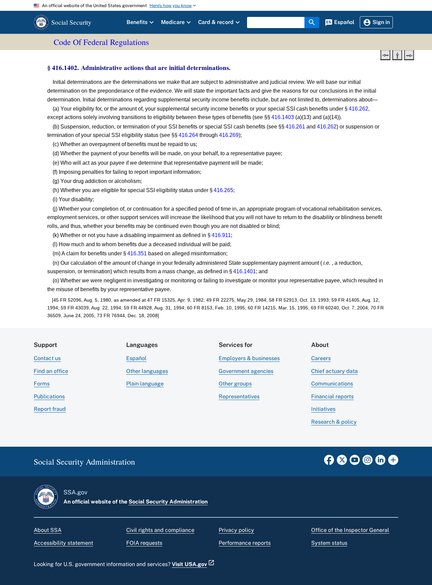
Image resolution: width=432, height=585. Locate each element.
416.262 (358, 109)
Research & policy (334, 422)
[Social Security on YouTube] (355, 462)
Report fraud (50, 409)
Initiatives (323, 409)
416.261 (295, 127)
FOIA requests (144, 543)
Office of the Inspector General (350, 530)
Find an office (51, 371)
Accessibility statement (63, 543)
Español (136, 358)
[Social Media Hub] (393, 462)
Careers (321, 358)
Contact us (47, 358)
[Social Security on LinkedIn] (380, 462)
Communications (332, 383)
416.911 (221, 235)
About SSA (47, 530)
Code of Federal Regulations (101, 42)
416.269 (229, 135)
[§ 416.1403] (409, 54)
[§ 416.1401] (385, 54)
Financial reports (332, 396)
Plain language (145, 383)
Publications (49, 396)
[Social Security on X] (342, 462)
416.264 (188, 135)
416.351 (137, 253)
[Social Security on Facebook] (329, 462)
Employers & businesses (249, 358)
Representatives (239, 396)
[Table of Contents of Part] (397, 54)
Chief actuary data (334, 371)
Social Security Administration (168, 501)
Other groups (235, 383)
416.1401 (244, 271)
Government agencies (246, 371)
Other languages (147, 371)
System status (329, 543)
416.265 (223, 190)
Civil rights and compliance (160, 530)
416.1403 (282, 117)
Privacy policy (236, 530)
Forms (42, 383)
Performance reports (245, 543)
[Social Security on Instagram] (367, 462)
